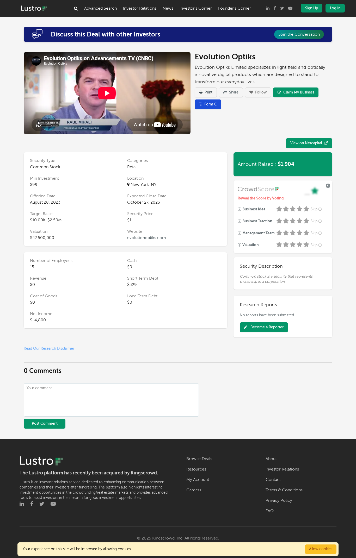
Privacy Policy (279, 500)
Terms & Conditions (284, 490)
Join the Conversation (299, 34)
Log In (335, 8)
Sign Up (311, 8)
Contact (273, 479)
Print (208, 92)
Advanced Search (100, 8)
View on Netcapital (306, 143)
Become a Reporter (266, 327)
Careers (193, 490)
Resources (196, 469)
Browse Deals (199, 458)
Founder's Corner (234, 8)
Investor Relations (139, 8)
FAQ (270, 511)
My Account (197, 479)
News (168, 8)
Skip (314, 209)
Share (233, 92)
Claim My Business (298, 92)
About (271, 458)
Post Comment (45, 423)
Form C (210, 104)
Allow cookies (320, 549)
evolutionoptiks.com (146, 237)
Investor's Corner (196, 8)
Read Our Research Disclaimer (49, 348)
